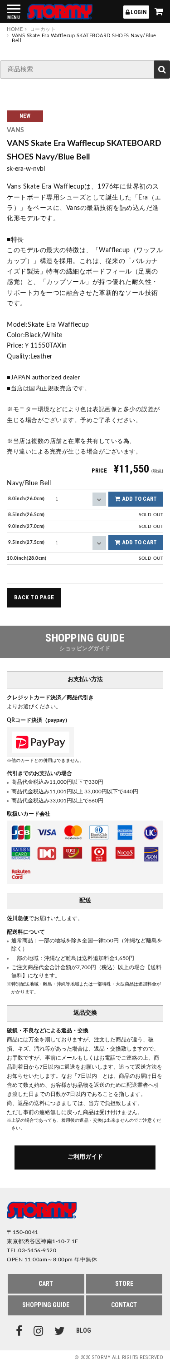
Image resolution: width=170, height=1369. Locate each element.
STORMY (59, 12)
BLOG (83, 1330)
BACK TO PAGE (34, 597)
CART (46, 1283)
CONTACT (124, 1305)
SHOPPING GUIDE (45, 1305)
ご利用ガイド (85, 1157)
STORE (124, 1283)
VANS (15, 130)
